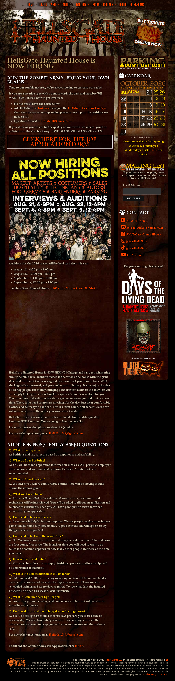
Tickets (42, 4)
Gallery (82, 4)
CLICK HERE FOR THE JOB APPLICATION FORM (60, 141)
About (67, 4)
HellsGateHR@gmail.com (66, 433)
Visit (54, 4)
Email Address (131, 185)
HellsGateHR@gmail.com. (54, 121)
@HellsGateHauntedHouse (143, 234)
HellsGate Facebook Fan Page (87, 108)
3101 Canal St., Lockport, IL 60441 (74, 288)
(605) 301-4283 (136, 221)
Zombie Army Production (155, 674)
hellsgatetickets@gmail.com (144, 228)
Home (31, 4)
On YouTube (135, 255)
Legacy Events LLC (113, 659)
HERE (79, 646)
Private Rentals (103, 4)
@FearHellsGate (136, 241)
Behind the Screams (132, 4)
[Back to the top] (167, 659)
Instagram (44, 108)
